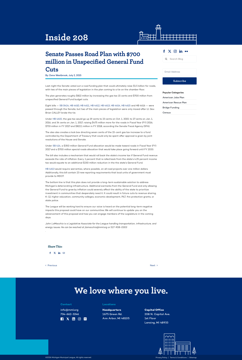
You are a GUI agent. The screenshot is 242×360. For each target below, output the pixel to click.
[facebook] (164, 51)
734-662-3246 (69, 314)
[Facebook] (50, 253)
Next (152, 265)
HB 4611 (84, 105)
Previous (52, 265)
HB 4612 (95, 105)
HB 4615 (126, 105)
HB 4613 (105, 105)
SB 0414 (64, 105)
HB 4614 (115, 105)
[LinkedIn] (59, 253)
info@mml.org (69, 310)
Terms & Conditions (178, 357)
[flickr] (186, 51)
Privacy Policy (161, 357)
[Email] (64, 253)
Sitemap (193, 357)
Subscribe (179, 81)
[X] (54, 253)
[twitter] (169, 51)
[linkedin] (180, 51)
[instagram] (175, 51)
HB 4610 (74, 105)
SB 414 (56, 145)
